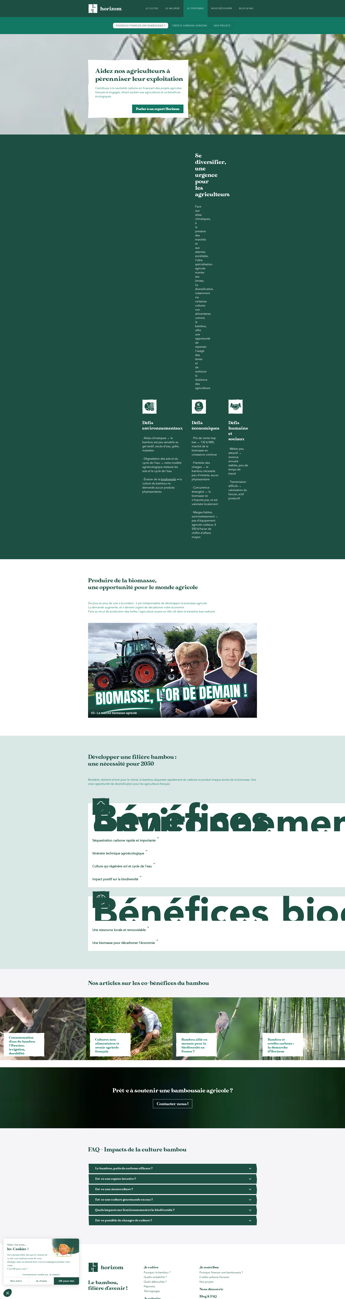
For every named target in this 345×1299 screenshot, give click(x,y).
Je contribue (209, 1267)
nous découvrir (221, 9)
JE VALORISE (172, 9)
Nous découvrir (211, 1289)
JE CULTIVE (152, 9)
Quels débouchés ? (155, 1282)
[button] (125, 837)
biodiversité (168, 479)
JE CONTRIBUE (195, 9)
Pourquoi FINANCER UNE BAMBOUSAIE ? (140, 26)
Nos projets (206, 1282)
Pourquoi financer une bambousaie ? (221, 1272)
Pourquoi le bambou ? (157, 1272)
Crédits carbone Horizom (214, 1277)
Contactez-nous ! (172, 1104)
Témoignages (152, 1291)
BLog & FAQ (246, 9)
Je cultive (151, 1267)
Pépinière (149, 1286)
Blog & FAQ (208, 1296)
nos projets (222, 26)
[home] (105, 8)
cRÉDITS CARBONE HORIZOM (189, 26)
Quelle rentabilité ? (155, 1277)
